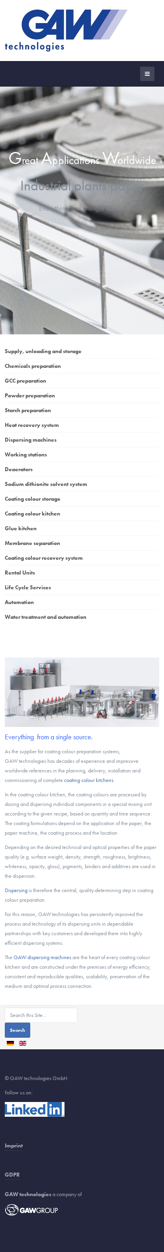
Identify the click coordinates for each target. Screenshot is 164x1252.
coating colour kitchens (88, 780)
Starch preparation (28, 410)
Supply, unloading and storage (43, 351)
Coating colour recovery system (44, 557)
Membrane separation (32, 543)
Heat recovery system (32, 425)
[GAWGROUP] (31, 1209)
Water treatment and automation (45, 616)
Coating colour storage (33, 498)
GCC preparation (25, 380)
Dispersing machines (31, 439)
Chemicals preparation (33, 365)
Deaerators (19, 469)
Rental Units (20, 572)
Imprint (14, 1145)
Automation (19, 602)
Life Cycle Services (28, 587)
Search (17, 1030)
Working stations (26, 454)
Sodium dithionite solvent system (46, 484)
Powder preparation (30, 395)
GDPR (12, 1174)
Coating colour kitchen (32, 513)
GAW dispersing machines (42, 957)
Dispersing (16, 890)
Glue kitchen (21, 528)
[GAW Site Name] (66, 30)
